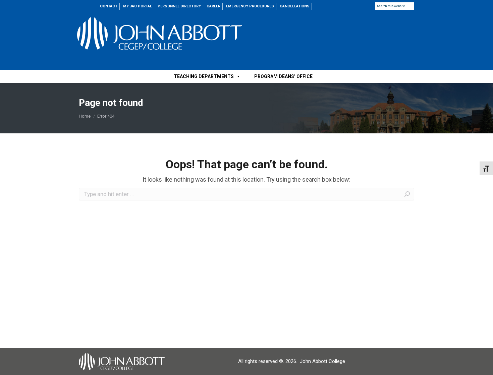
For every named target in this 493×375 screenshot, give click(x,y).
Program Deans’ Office (283, 76)
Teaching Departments (204, 76)
